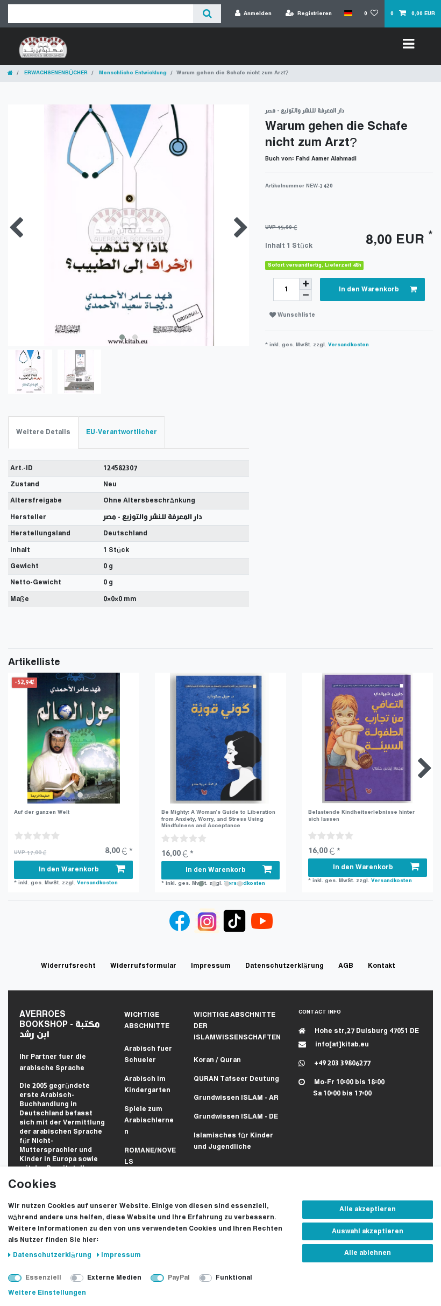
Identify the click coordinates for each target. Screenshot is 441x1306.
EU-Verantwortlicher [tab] (121, 432)
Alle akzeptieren (367, 1209)
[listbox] (73, 738)
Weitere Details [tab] (43, 432)
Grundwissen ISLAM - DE (236, 1117)
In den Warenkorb (369, 289)
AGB (345, 966)
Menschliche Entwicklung (132, 73)
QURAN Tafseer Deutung (236, 1079)
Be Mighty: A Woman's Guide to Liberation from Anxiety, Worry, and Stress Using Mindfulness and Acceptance (218, 819)
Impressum (121, 1255)
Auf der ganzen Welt (41, 812)
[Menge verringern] (305, 295)
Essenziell (43, 1278)
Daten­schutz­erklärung (53, 1255)
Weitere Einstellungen (47, 1293)
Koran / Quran (217, 1060)
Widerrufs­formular (143, 966)
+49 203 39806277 (341, 1063)
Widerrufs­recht (68, 966)
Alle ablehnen (367, 1253)
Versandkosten (348, 345)
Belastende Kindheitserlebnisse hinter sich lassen (361, 815)
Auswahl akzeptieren (367, 1231)
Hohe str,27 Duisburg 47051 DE (366, 1031)
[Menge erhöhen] (305, 284)
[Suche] (206, 13)
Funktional (234, 1278)
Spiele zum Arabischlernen (149, 1120)
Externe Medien (114, 1278)
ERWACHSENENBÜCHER (55, 73)
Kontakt (381, 966)
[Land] (348, 13)
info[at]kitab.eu (341, 1044)
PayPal (179, 1278)
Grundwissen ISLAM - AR (236, 1098)
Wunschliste (295, 315)
